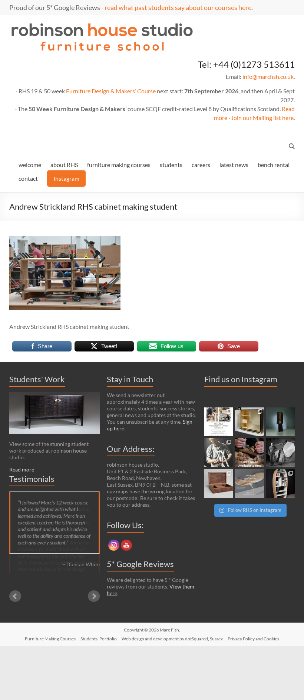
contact (28, 178)
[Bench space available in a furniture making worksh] (249, 452)
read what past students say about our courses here (178, 7)
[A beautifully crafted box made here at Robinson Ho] (218, 483)
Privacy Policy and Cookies (253, 638)
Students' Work (37, 379)
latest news (233, 164)
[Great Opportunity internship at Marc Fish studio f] (249, 483)
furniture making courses (119, 164)
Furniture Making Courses (50, 638)
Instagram (66, 178)
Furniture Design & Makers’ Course (111, 90)
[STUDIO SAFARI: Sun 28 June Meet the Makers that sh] (280, 452)
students (171, 164)
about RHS (64, 164)
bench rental (274, 164)
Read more (21, 469)
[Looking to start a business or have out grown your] (218, 421)
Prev (15, 591)
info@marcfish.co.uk (268, 76)
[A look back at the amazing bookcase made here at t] (280, 483)
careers (201, 164)
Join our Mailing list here (262, 117)
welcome (30, 164)
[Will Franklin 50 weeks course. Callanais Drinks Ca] (280, 421)
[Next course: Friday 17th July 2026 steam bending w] (218, 452)
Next (94, 591)
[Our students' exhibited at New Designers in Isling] (249, 421)
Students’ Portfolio (98, 638)
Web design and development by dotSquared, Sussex (172, 638)
